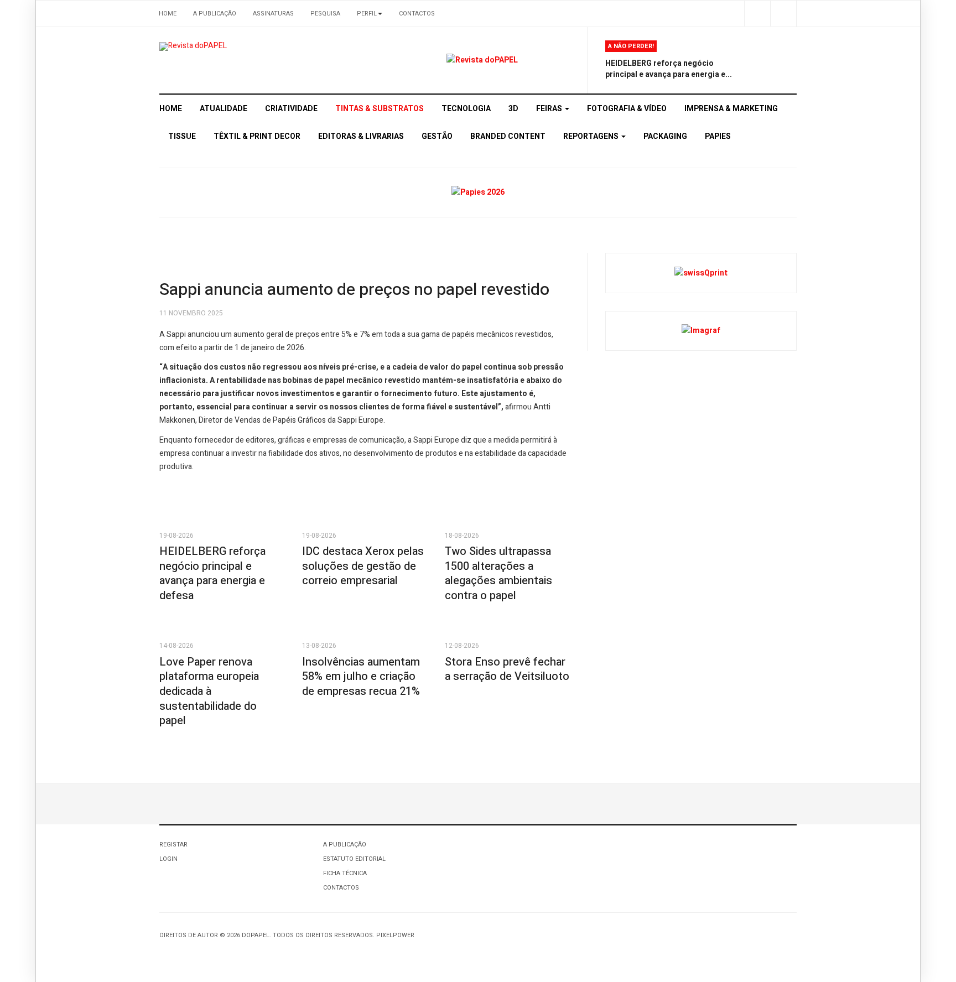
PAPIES (718, 136)
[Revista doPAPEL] (193, 46)
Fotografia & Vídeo (627, 109)
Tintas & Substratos (379, 109)
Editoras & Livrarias (361, 136)
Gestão (437, 136)
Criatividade (291, 109)
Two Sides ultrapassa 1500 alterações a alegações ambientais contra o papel (498, 573)
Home (167, 13)
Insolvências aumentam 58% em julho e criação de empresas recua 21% (361, 676)
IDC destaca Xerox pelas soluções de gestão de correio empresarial (363, 566)
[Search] (783, 14)
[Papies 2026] (478, 192)
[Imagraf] (701, 330)
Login (168, 859)
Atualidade (223, 109)
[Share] (757, 14)
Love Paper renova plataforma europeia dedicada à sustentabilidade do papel (209, 691)
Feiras (550, 109)
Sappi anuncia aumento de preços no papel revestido (354, 290)
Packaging (665, 136)
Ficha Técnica (345, 873)
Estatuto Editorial (354, 859)
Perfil (367, 13)
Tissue (182, 136)
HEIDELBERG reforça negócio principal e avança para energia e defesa (212, 573)
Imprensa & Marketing (731, 109)
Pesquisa (325, 13)
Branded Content (507, 136)
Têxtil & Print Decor (257, 136)
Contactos (417, 13)
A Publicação (214, 13)
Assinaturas (273, 13)
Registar (173, 844)
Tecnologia (466, 109)
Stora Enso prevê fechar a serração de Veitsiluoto (507, 669)
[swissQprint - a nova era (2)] (701, 272)
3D (513, 109)
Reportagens (591, 136)
